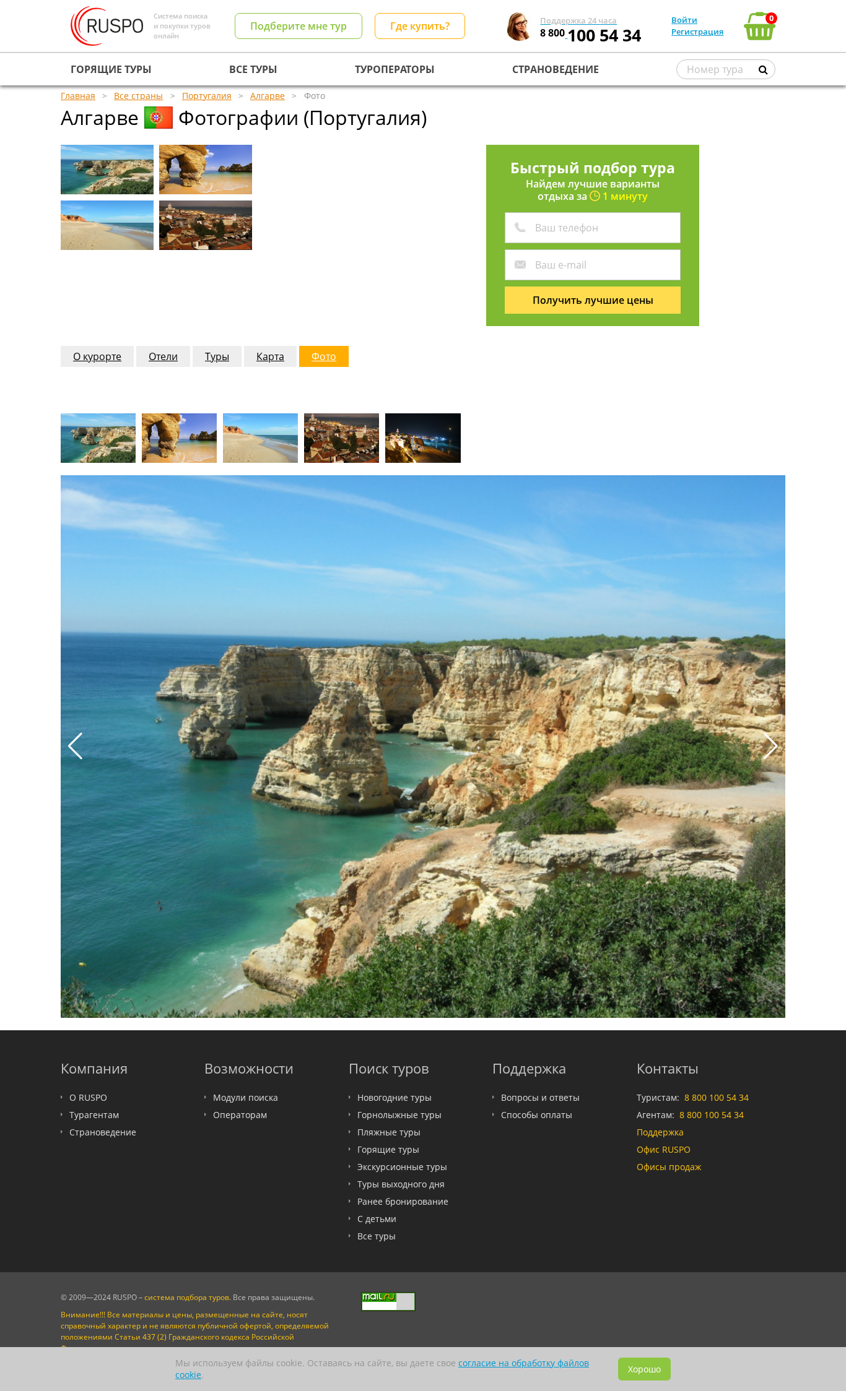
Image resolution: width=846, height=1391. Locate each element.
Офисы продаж (669, 1167)
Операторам (240, 1115)
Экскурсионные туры (402, 1167)
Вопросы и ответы (540, 1097)
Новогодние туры (394, 1097)
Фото (324, 356)
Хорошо (644, 1369)
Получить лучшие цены (593, 300)
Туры (217, 356)
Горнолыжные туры (399, 1115)
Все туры (376, 1236)
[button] (770, 746)
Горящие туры (388, 1149)
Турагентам (94, 1115)
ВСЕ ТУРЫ (253, 69)
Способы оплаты (536, 1115)
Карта (270, 356)
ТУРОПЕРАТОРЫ (395, 69)
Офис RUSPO (664, 1149)
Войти (684, 19)
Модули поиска (245, 1097)
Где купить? (420, 26)
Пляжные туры (389, 1132)
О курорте (97, 356)
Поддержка (660, 1132)
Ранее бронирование (402, 1201)
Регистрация (697, 31)
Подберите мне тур (298, 26)
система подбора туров (186, 1297)
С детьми (376, 1219)
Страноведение (102, 1132)
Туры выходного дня (401, 1184)
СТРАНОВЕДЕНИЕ (555, 69)
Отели (163, 356)
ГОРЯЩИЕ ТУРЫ (111, 69)
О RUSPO (88, 1097)
